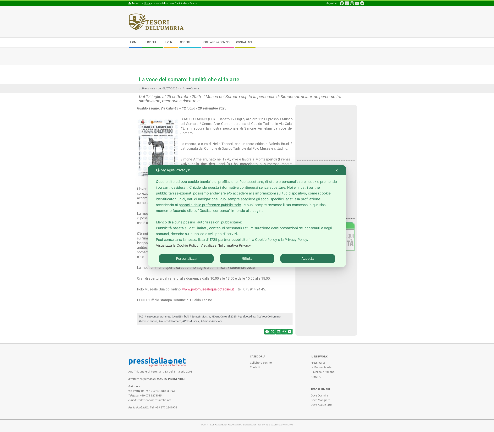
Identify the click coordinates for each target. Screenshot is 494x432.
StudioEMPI (221, 424)
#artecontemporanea (157, 316)
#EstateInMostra (200, 316)
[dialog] (247, 216)
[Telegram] (362, 3)
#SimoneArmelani (211, 321)
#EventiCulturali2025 (224, 316)
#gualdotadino (246, 316)
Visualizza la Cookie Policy (177, 245)
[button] (267, 331)
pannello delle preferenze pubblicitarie (210, 205)
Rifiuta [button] (247, 258)
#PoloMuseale (191, 321)
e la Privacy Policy (292, 240)
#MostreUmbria (148, 321)
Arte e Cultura (191, 88)
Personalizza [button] (186, 258)
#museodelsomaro (170, 321)
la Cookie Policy (264, 240)
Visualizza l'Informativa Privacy (225, 245)
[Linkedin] (346, 3)
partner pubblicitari (234, 240)
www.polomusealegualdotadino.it (208, 289)
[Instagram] (351, 3)
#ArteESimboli (180, 316)
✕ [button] (336, 170)
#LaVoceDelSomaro (269, 316)
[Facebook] (341, 3)
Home (147, 3)
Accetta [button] (307, 258)
